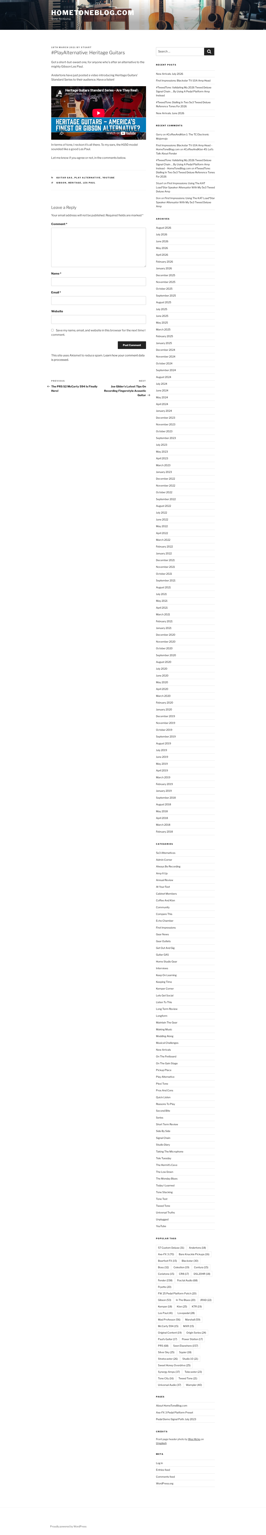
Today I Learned (165, 1185)
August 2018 (163, 804)
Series (159, 1117)
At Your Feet (163, 886)
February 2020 (164, 702)
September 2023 (166, 438)
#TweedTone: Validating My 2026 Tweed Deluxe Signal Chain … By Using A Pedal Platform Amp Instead (183, 91)
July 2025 (161, 309)
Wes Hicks (194, 1439)
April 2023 (162, 458)
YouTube (108, 177)
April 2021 (162, 607)
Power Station (192, 1339)
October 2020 (164, 648)
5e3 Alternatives (165, 852)
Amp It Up (162, 873)
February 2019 (164, 784)
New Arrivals (163, 1049)
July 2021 (161, 594)
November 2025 (165, 281)
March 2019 (163, 777)
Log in (159, 1463)
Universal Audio (169, 1384)
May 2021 (162, 600)
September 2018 (166, 797)
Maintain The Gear (166, 1022)
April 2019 (162, 770)
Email (56, 292)
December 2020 (165, 634)
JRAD (206, 1299)
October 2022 (164, 492)
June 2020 (162, 675)
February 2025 (164, 336)
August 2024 (163, 377)
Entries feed (163, 1469)
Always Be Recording (168, 866)
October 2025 (164, 288)
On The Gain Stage (167, 1063)
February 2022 (164, 546)
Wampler (194, 1384)
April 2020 (162, 688)
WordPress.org (164, 1483)
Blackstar (190, 1260)
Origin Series (196, 1332)
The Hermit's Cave (166, 1164)
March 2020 (163, 695)
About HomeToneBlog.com (171, 1405)
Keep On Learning (166, 975)
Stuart (86, 47)
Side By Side (163, 1131)
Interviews (162, 968)
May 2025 (162, 322)
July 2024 (161, 383)
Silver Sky (166, 1352)
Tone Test (161, 1198)
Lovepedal (186, 1313)
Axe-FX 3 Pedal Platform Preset (174, 1412)
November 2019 (165, 722)
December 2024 (165, 349)
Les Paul (89, 182)
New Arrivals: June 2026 (170, 113)
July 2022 (161, 512)
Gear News (162, 934)
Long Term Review (167, 1008)
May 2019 (162, 763)
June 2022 (162, 519)
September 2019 (166, 736)
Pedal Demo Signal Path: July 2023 (176, 1419)
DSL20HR (202, 1273)
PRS (163, 1345)
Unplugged (162, 1219)
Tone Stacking (164, 1192)
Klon (182, 1306)
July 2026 (161, 234)
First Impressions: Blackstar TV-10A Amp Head (183, 80)
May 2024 (162, 397)
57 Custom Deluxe (171, 1247)
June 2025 (162, 315)
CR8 (184, 1273)
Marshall (192, 1319)
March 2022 (163, 539)
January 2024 (164, 410)
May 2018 (162, 811)
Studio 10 (190, 1358)
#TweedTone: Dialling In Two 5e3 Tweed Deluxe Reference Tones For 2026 (185, 172)
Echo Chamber (164, 920)
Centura (201, 1267)
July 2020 (161, 668)
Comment (59, 224)
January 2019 (164, 790)
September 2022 (166, 499)
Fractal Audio (187, 1280)
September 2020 (166, 655)
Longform (161, 1015)
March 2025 (163, 329)
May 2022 (162, 526)
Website (57, 311)
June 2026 (162, 241)
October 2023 (164, 431)
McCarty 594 (168, 1326)
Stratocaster (168, 1358)
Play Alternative (87, 177)
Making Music (164, 1029)
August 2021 (163, 587)
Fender (165, 1280)
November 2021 (165, 566)
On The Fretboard (166, 1056)
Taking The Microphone (169, 1151)
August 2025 (163, 302)
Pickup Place (163, 1070)
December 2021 (165, 560)
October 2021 (164, 573)
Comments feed (165, 1476)
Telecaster (193, 1371)
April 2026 (162, 254)
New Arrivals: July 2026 (169, 73)
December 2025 (165, 275)
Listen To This (164, 1002)
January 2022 (164, 553)
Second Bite (163, 1110)
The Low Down (164, 1171)
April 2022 (162, 533)
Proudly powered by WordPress (68, 1526)
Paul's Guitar (167, 1339)
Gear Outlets (163, 941)
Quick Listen (163, 1097)
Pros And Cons (164, 1090)
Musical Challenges (167, 1042)
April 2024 (162, 404)
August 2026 (163, 227)
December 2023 (165, 417)
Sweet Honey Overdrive (174, 1365)
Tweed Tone (163, 1205)
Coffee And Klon (165, 900)
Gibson (61, 182)
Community (163, 907)
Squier (185, 1352)
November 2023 (165, 424)
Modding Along (164, 1036)
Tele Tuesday (163, 1158)
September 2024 (166, 370)
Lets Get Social (164, 995)
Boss (163, 1267)
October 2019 (164, 729)
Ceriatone (166, 1273)
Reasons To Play (165, 1103)
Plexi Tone (162, 1083)
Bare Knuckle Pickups (194, 1254)
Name (56, 273)
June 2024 (162, 390)
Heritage (74, 182)
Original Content (170, 1332)
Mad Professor (169, 1319)
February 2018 (164, 831)
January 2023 (164, 471)
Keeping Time (164, 981)
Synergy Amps (169, 1371)
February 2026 (164, 261)
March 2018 (163, 824)
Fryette (164, 1286)
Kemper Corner (165, 988)
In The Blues (185, 1299)
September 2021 (166, 580)
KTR (197, 1306)
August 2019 (163, 743)
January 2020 (164, 709)
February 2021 (164, 621)
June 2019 (162, 756)
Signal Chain (163, 1137)
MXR (188, 1326)
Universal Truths (165, 1212)
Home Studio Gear (166, 961)
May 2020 (162, 682)
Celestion (181, 1267)
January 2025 (164, 343)
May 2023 (162, 451)
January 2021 (164, 627)
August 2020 (163, 661)
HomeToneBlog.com (93, 13)
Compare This (164, 913)
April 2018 (162, 817)
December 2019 (165, 716)
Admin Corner (164, 859)
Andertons (197, 1247)
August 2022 (163, 505)
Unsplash (161, 1443)
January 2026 (164, 268)
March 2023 (163, 465)
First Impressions (166, 927)
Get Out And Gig (165, 947)
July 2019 (161, 750)
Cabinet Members (166, 893)
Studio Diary (163, 1144)
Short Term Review (167, 1124)
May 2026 (162, 248)
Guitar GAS (64, 177)
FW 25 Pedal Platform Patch (177, 1293)
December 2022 (165, 478)
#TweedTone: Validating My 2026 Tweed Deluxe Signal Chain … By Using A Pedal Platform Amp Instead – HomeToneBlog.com (183, 164)
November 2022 (165, 485)
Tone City (166, 1378)
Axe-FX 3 (166, 1254)
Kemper (165, 1306)
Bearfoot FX (167, 1260)
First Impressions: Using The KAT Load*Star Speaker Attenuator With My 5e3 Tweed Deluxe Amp (185, 187)
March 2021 (163, 614)
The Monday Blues (167, 1178)
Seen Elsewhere (185, 1345)
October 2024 (164, 363)
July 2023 (161, 444)
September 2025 (166, 295)
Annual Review (164, 880)
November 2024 (165, 356)
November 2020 (166, 641)
